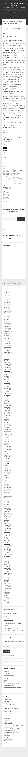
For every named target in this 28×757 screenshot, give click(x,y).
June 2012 (6, 578)
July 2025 (6, 314)
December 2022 (7, 367)
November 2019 (7, 431)
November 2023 (7, 348)
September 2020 (8, 413)
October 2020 (7, 412)
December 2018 (7, 449)
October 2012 (7, 571)
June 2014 (6, 538)
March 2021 (7, 403)
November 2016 (7, 492)
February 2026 (7, 302)
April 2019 (6, 443)
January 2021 (7, 407)
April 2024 (6, 340)
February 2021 (7, 405)
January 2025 (7, 324)
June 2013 (6, 559)
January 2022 (7, 386)
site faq (6, 680)
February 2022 (7, 384)
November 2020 (7, 410)
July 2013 (6, 557)
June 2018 (6, 460)
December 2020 (7, 408)
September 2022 (8, 372)
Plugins (6, 715)
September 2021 (8, 393)
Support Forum (7, 720)
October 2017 (7, 473)
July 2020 (6, 417)
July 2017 (6, 479)
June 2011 (6, 598)
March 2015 (7, 523)
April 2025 (6, 319)
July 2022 (6, 376)
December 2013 (7, 549)
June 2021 (6, 398)
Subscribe (21, 218)
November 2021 (7, 389)
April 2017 (6, 484)
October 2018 (7, 453)
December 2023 (7, 347)
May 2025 (6, 318)
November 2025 (7, 307)
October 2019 (7, 432)
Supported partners (8, 681)
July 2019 (6, 437)
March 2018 (7, 465)
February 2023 (7, 364)
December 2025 (7, 306)
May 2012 (6, 580)
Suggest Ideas (7, 718)
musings (6, 625)
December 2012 (7, 569)
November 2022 (7, 369)
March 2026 (7, 300)
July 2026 (6, 294)
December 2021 (7, 388)
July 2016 (6, 499)
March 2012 (7, 583)
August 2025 (7, 312)
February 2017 (7, 487)
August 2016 (7, 497)
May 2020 (6, 420)
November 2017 (7, 472)
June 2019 (6, 439)
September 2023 (8, 352)
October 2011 (7, 592)
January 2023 (7, 365)
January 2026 (7, 304)
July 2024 (6, 335)
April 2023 (6, 360)
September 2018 (8, 455)
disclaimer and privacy (9, 675)
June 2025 (6, 316)
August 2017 (7, 477)
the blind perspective (8, 723)
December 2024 (7, 326)
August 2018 (7, 456)
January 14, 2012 (10, 24)
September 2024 (8, 331)
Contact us (6, 673)
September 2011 (8, 593)
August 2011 (7, 595)
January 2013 (7, 568)
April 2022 (6, 381)
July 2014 (6, 537)
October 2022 (7, 371)
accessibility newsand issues (15, 226)
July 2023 (6, 355)
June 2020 (6, 419)
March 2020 (7, 424)
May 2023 (6, 359)
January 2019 (7, 448)
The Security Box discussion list (11, 728)
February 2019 (7, 446)
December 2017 (7, 470)
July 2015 (6, 518)
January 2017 (7, 489)
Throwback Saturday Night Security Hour (13, 630)
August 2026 (7, 292)
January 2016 (7, 508)
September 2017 (8, 475)
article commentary (8, 614)
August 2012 (7, 574)
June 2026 (6, 295)
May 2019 (6, 441)
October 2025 (7, 309)
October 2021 (7, 391)
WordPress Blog (8, 737)
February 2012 (7, 585)
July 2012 (6, 576)
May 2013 (6, 561)
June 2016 (6, 501)
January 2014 (7, 547)
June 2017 (6, 480)
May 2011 (6, 600)
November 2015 (7, 511)
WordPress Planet (8, 739)
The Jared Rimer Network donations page (13, 725)
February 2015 (7, 525)
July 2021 (6, 396)
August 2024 (7, 333)
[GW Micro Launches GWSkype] (8, 175)
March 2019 (7, 444)
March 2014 (7, 544)
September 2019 (8, 434)
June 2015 (6, 520)
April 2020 (6, 422)
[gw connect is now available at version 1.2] (18, 176)
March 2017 (7, 485)
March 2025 (7, 321)
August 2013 (7, 556)
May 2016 (6, 503)
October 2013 (7, 552)
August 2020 (7, 415)
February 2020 (7, 425)
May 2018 (6, 461)
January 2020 (7, 427)
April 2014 (6, 542)
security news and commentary (11, 628)
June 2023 (6, 357)
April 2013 (6, 562)
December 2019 (7, 429)
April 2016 (6, 504)
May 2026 (6, 297)
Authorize (6, 671)
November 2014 (7, 530)
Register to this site (8, 716)
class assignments (8, 620)
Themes (6, 734)
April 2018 (6, 463)
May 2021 (6, 400)
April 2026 (6, 299)
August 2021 (7, 395)
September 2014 (8, 533)
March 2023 (7, 362)
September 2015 (8, 514)
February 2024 (7, 343)
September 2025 (8, 311)
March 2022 (7, 383)
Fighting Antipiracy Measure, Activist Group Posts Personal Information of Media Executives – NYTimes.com (13, 237)
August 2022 (7, 374)
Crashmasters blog (8, 699)
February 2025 (7, 323)
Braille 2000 (6, 618)
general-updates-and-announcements (12, 623)
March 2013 (7, 564)
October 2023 (7, 350)
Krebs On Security (8, 713)
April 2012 (6, 581)
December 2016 (7, 491)
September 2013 (8, 554)
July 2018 (6, 458)
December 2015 (7, 509)
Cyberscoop (7, 701)
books (5, 616)
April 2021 (6, 401)
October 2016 (7, 494)
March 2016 (7, 506)
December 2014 (7, 528)
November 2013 (7, 550)
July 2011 (6, 597)
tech (16, 24)
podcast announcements (10, 626)
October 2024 (7, 330)
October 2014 (7, 532)
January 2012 (7, 586)
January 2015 (7, 526)
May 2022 (6, 379)
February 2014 (7, 545)
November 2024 (7, 328)
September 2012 (8, 573)
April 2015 (6, 521)
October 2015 (7, 513)
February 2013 (7, 566)
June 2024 (6, 336)
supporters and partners (9, 722)
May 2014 (6, 540)
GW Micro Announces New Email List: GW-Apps (14, 231)
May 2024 (6, 338)
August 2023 (7, 353)
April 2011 (6, 602)
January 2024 (7, 345)
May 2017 (6, 482)
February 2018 (7, 467)
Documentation (7, 703)
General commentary (9, 621)
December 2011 (7, 588)
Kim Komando (7, 711)
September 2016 (8, 496)
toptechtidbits (7, 735)
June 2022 (6, 377)
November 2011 (7, 590)
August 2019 (7, 436)
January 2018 (7, 468)
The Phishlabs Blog (8, 727)
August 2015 (7, 516)
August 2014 (7, 535)
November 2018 (7, 451)
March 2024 (7, 341)
